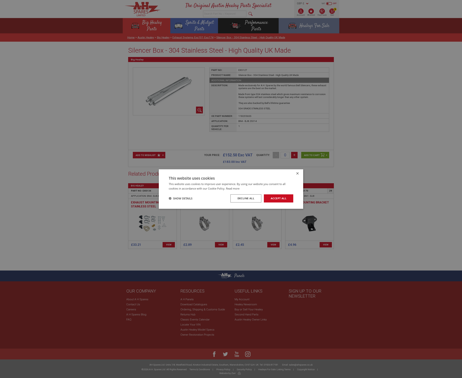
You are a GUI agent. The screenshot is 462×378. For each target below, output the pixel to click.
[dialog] (231, 189)
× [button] (297, 173)
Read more (232, 188)
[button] (180, 198)
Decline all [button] (245, 198)
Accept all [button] (278, 198)
